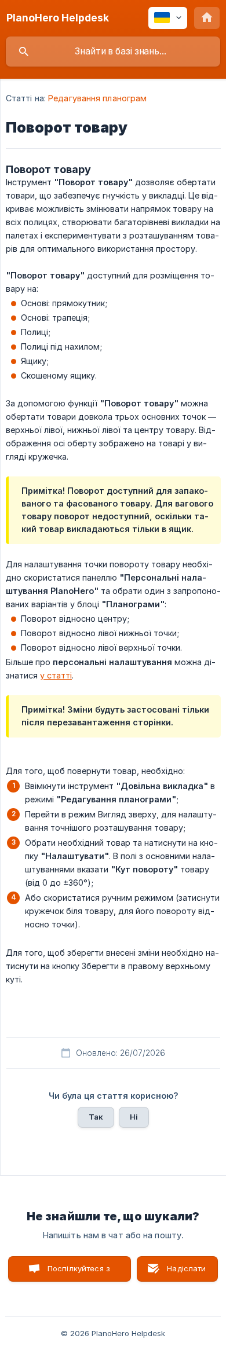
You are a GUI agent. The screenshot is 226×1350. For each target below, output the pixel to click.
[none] (57, 18)
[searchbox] (113, 51)
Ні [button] (134, 1116)
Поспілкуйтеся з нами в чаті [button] (79, 1273)
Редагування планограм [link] (97, 98)
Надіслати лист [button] (186, 1273)
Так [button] (96, 1116)
